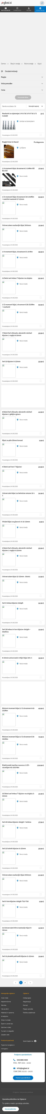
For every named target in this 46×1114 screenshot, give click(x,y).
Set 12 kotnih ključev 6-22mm (14, 848)
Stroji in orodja (15, 64)
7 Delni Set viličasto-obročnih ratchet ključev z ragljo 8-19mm (17, 334)
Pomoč (25, 1005)
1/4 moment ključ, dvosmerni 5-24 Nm (17, 252)
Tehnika (3, 1005)
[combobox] (36, 106)
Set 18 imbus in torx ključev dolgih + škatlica (16, 631)
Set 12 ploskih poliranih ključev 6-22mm (18, 956)
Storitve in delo (6, 1027)
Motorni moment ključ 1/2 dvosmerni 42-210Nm (18, 709)
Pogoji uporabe (28, 1009)
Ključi (40, 64)
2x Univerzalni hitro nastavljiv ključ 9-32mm (17, 929)
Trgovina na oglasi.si (7, 1045)
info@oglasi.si (23, 1068)
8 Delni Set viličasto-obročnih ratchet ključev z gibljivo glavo (17, 413)
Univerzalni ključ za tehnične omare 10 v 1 (18, 494)
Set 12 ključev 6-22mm (11, 361)
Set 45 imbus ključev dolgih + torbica (16, 822)
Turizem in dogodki (7, 1031)
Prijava (28, 10)
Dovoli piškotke (10, 1109)
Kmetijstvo (4, 1016)
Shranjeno (17, 10)
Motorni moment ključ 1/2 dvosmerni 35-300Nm (18, 738)
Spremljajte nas (28, 1041)
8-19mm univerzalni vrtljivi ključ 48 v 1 (17, 658)
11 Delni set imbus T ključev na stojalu (17, 278)
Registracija (27, 1001)
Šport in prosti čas (7, 1024)
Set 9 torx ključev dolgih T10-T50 (15, 901)
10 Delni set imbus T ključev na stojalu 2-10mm (18, 795)
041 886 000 (22, 1060)
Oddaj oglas (40, 10)
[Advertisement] (23, 37)
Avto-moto (4, 998)
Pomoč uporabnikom (23, 1078)
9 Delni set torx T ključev (12, 467)
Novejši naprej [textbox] (34, 106)
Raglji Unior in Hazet (10, 142)
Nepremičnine (6, 1001)
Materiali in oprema (7, 1012)
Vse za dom (5, 1009)
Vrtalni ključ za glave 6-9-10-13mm (16, 522)
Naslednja (30, 982)
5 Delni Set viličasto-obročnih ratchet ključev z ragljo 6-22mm (17, 549)
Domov (3, 64)
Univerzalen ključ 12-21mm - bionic (16, 576)
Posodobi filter (23, 97)
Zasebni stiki (5, 1035)
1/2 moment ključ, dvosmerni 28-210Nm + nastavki (18, 306)
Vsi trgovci (4, 1049)
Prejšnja (15, 982)
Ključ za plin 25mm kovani (12, 440)
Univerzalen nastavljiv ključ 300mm (16, 225)
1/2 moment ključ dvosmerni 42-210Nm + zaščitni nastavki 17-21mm (18, 198)
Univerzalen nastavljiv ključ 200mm (16, 875)
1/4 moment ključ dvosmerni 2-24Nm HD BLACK (18, 170)
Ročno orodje (28, 64)
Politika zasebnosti (29, 1012)
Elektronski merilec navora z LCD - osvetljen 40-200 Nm (16, 766)
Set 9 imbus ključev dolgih (12, 603)
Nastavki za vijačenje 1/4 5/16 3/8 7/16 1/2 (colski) (19, 115)
